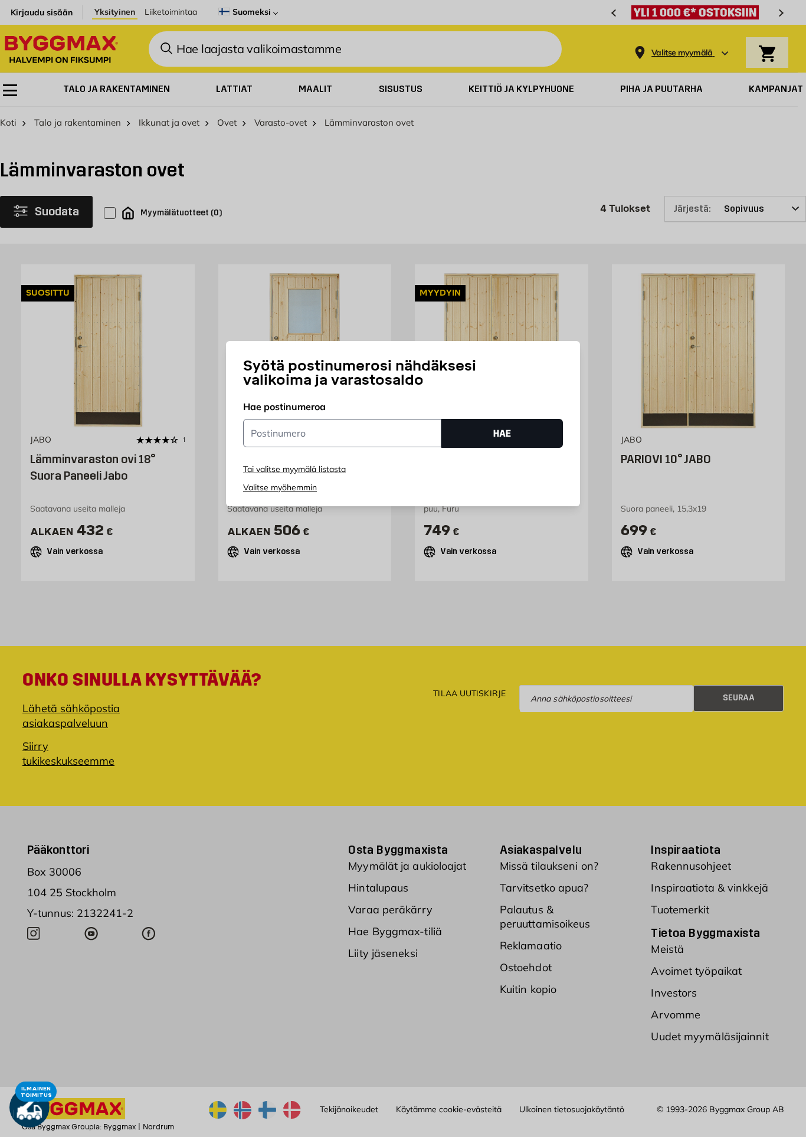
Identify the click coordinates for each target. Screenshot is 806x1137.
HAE (502, 433)
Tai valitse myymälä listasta (294, 469)
